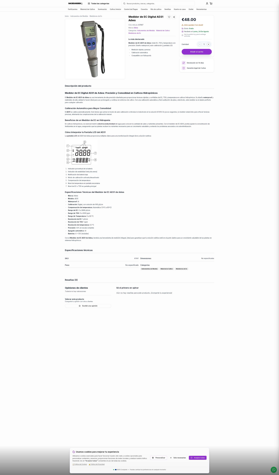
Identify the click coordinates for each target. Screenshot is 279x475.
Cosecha (144, 9)
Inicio (67, 16)
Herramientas (201, 9)
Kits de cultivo (156, 9)
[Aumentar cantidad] (208, 44)
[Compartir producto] (174, 17)
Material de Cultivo (87, 9)
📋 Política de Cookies (79, 464)
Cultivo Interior (115, 9)
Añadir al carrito (196, 52)
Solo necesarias (180, 458)
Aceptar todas (199, 458)
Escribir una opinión (89, 306)
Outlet (191, 9)
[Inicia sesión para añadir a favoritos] (169, 17)
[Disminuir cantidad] (200, 44)
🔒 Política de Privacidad (97, 464)
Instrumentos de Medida (146, 30)
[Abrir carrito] (211, 3)
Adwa (136, 28)
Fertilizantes (72, 9)
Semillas (167, 9)
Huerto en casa (180, 9)
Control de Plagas (131, 9)
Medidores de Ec (134, 33)
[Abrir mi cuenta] (207, 3)
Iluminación (102, 9)
